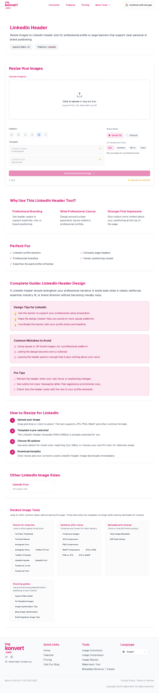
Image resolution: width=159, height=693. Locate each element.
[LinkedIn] (39, 135)
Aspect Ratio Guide (24, 596)
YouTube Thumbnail (24, 534)
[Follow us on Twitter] (6, 657)
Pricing (85, 5)
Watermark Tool (91, 664)
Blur (110, 148)
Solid (143, 148)
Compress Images (71, 534)
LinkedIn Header (22, 560)
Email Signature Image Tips (27, 617)
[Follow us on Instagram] (11, 657)
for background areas (116, 142)
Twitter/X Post (42, 550)
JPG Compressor (70, 539)
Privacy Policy (128, 680)
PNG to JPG (67, 555)
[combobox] (134, 652)
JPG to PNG (90, 550)
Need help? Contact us (20, 661)
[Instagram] (18, 135)
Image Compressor (93, 655)
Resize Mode (112, 129)
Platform (13, 128)
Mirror (133, 148)
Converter (54, 5)
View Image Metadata (120, 534)
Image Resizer (90, 659)
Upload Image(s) (17, 76)
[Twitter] (25, 135)
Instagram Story (22, 550)
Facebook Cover (23, 565)
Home (46, 650)
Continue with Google (140, 5)
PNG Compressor (70, 544)
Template (13, 141)
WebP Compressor (71, 550)
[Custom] (46, 135)
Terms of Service (145, 680)
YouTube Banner (22, 539)
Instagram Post (22, 544)
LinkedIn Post (41, 560)
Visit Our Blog (51, 664)
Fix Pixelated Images (24, 601)
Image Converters (92, 650)
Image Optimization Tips (26, 606)
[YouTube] (11, 135)
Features (70, 5)
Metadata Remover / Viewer (98, 669)
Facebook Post (22, 571)
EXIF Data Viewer (117, 539)
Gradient (121, 148)
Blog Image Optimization (26, 612)
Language (127, 644)
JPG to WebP (84, 555)
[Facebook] (32, 135)
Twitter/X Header (23, 555)
